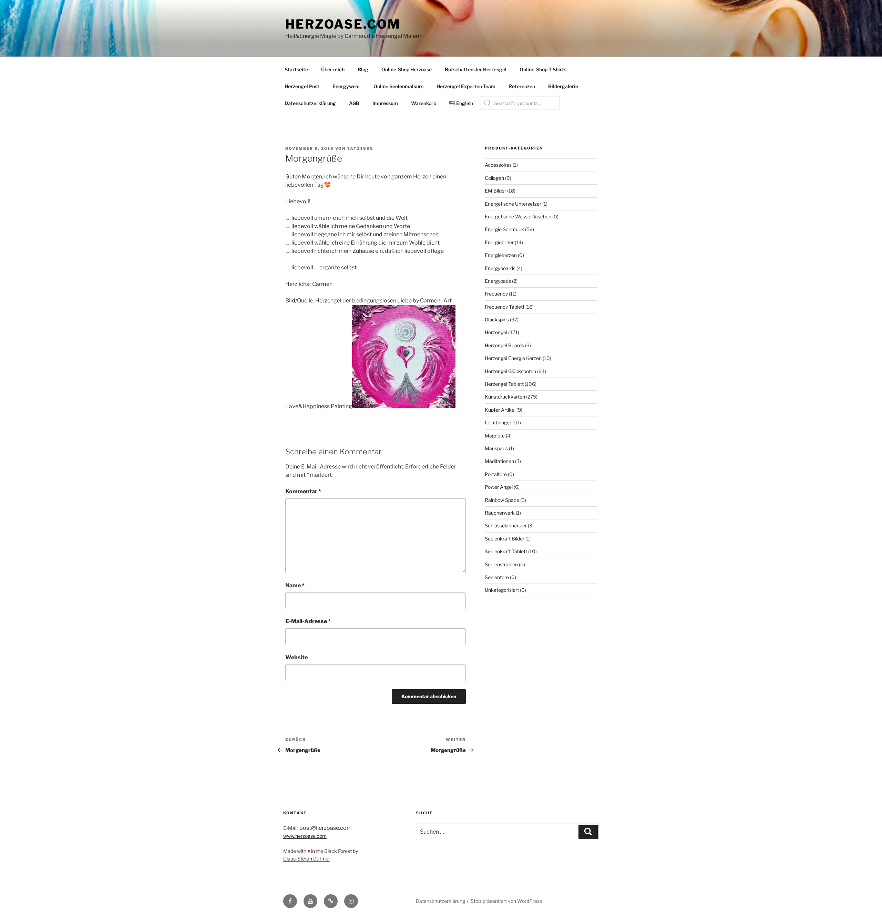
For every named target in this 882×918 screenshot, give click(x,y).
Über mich (333, 69)
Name (295, 585)
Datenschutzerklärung (310, 103)
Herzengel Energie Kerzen (513, 358)
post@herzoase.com (325, 828)
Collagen (494, 178)
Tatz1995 (360, 148)
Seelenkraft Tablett (506, 551)
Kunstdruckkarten (505, 397)
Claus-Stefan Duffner (306, 859)
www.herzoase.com (305, 836)
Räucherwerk (500, 513)
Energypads (498, 281)
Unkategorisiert (502, 590)
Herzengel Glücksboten (510, 371)
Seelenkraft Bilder (504, 538)
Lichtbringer (498, 422)
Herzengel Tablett (504, 384)
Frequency (496, 294)
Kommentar (303, 491)
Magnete (495, 436)
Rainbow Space (502, 500)
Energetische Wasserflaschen (518, 216)
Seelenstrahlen (501, 564)
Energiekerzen (501, 255)
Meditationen (499, 461)
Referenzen (522, 86)
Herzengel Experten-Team (466, 86)
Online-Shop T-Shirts (543, 69)
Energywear (346, 86)
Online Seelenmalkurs (398, 86)
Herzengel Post (302, 86)
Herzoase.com (343, 24)
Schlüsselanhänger (506, 525)
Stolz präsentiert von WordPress (506, 901)
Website (296, 657)
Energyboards (500, 268)
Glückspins (497, 319)
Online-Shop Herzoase (406, 69)
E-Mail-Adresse (308, 621)
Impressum (385, 103)
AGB (354, 103)
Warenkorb (423, 103)
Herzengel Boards (504, 345)
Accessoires (498, 165)
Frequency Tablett (504, 307)
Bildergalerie (563, 86)
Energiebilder (499, 242)
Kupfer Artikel (500, 410)
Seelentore (497, 577)
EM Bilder (495, 191)
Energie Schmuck (504, 229)
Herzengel (496, 332)
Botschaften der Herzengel (475, 69)
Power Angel (499, 487)
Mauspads (496, 448)
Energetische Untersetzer (513, 204)
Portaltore (496, 474)
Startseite (296, 69)
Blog (363, 69)
